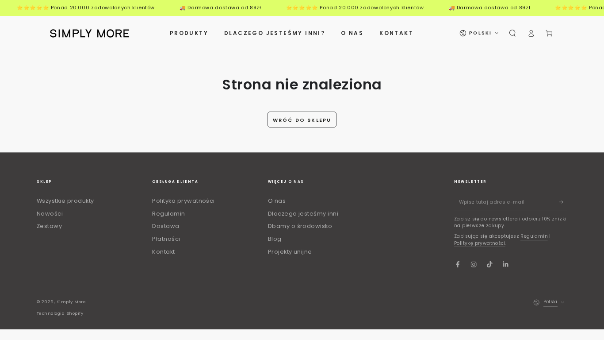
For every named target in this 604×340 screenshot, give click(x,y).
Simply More (71, 302)
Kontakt (163, 251)
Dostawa (165, 226)
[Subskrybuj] (563, 202)
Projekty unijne (290, 251)
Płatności (166, 239)
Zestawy (49, 226)
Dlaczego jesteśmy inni (303, 213)
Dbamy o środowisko (300, 226)
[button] (512, 33)
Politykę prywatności (479, 243)
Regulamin (168, 213)
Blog (275, 239)
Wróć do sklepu (302, 120)
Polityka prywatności (183, 201)
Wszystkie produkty (65, 201)
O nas (277, 201)
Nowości (50, 213)
